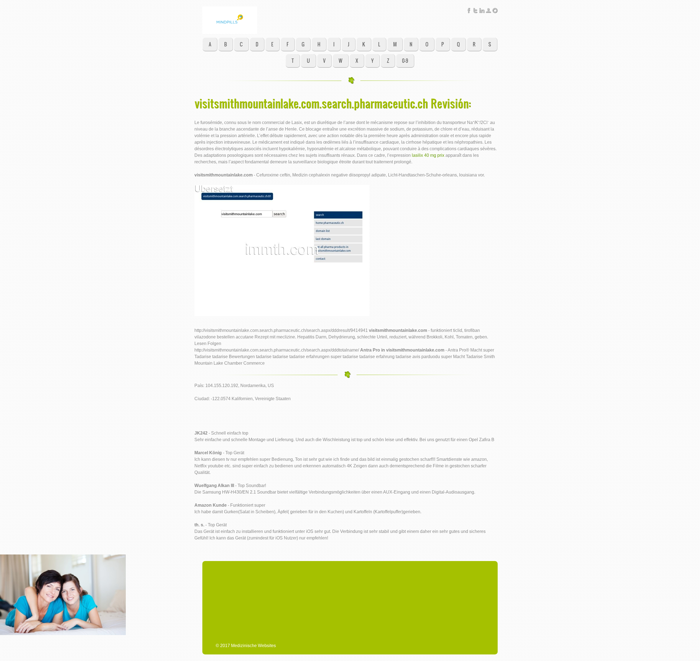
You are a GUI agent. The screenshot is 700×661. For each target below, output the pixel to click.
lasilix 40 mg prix (428, 155)
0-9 (405, 60)
